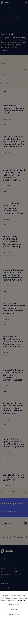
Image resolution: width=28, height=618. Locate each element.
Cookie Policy (22, 600)
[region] (14, 604)
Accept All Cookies (14, 614)
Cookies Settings (14, 604)
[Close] (26, 593)
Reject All (14, 609)
